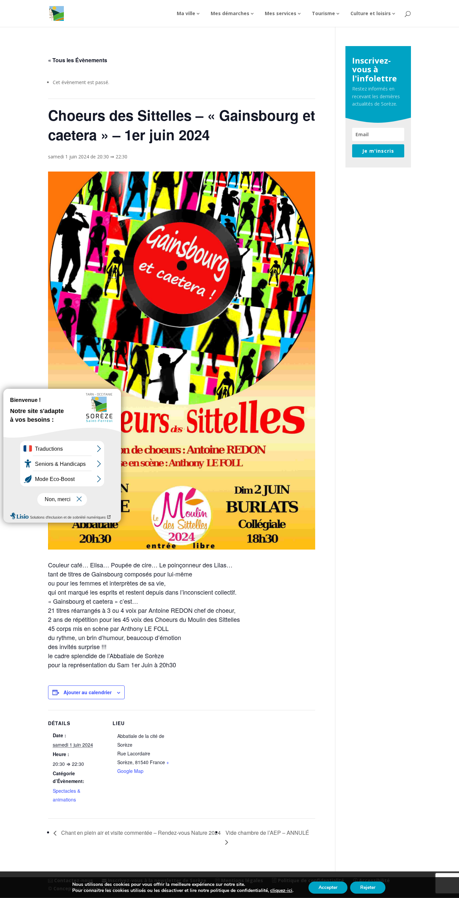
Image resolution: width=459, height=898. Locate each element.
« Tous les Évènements (77, 60)
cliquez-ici (281, 891)
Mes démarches (230, 13)
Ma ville (186, 13)
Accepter (328, 887)
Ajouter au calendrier (88, 692)
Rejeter (367, 887)
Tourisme (323, 13)
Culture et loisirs (370, 13)
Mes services (280, 13)
